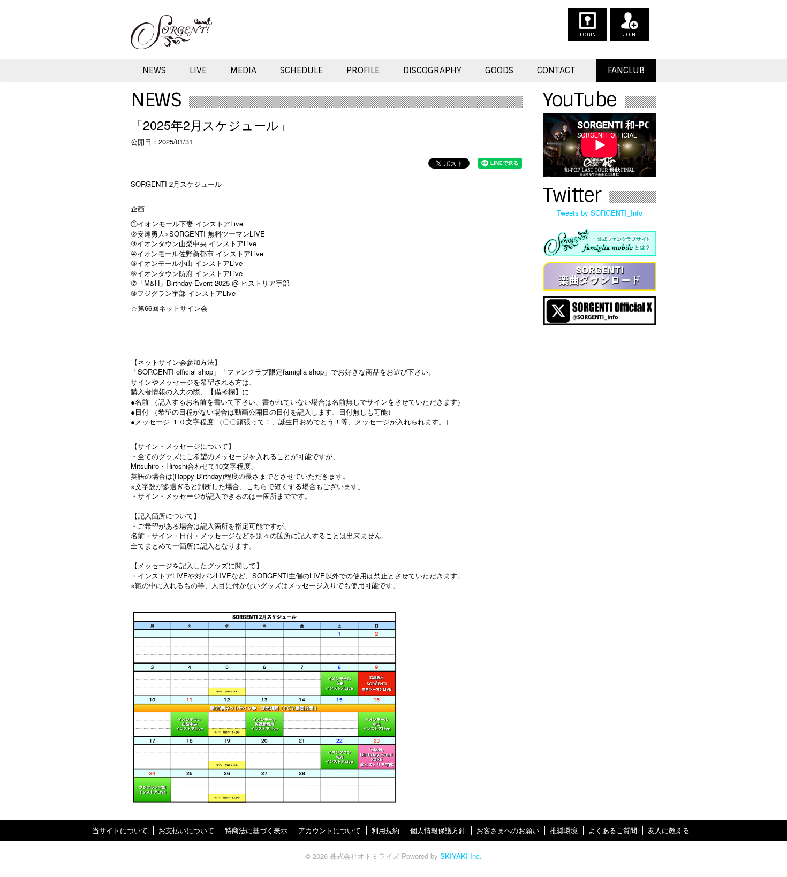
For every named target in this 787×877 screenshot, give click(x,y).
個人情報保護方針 (438, 830)
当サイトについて (120, 830)
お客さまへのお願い (507, 830)
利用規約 (385, 830)
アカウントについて (329, 830)
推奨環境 (564, 830)
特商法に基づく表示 (256, 830)
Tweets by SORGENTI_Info (599, 213)
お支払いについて (186, 830)
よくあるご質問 (612, 830)
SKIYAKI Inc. (461, 856)
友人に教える (669, 830)
